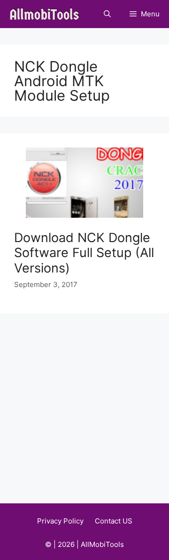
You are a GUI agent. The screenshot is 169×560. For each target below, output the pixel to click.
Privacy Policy (60, 520)
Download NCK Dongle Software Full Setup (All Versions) (84, 253)
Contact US (113, 520)
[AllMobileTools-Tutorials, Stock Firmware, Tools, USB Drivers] (47, 14)
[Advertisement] (84, 402)
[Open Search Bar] (107, 14)
